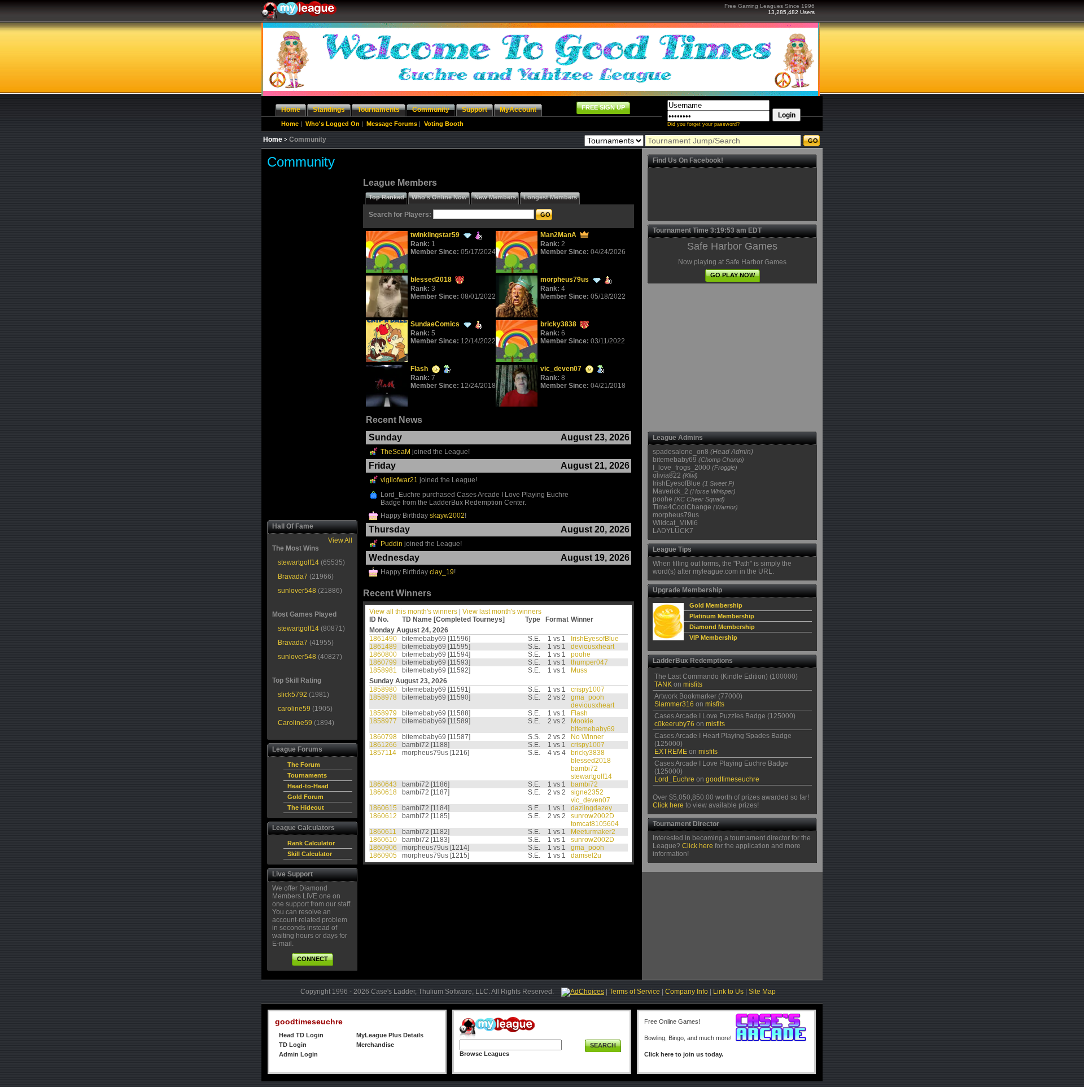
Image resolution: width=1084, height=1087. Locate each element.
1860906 (383, 848)
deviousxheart (592, 647)
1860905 (383, 855)
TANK (663, 684)
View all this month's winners (413, 611)
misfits (692, 684)
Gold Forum (305, 796)
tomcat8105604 (595, 824)
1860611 (382, 832)
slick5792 (292, 695)
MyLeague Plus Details (389, 1035)
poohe (581, 654)
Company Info (686, 992)
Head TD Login (301, 1035)
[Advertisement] (312, 347)
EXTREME (670, 752)
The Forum (303, 764)
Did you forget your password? (703, 124)
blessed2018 (431, 279)
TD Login (293, 1044)
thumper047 (589, 662)
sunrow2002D (592, 816)
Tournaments (307, 775)
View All (340, 540)
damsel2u (586, 855)
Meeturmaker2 (593, 832)
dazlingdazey (591, 808)
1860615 (383, 808)
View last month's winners (501, 611)
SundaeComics (435, 324)
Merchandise (375, 1044)
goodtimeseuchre (732, 779)
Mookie (582, 721)
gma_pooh (587, 697)
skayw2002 (447, 516)
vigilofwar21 (399, 480)
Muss (579, 670)
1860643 (383, 784)
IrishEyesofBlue (595, 639)
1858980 (383, 689)
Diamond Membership (722, 626)
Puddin (392, 544)
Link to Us (728, 992)
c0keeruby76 (674, 724)
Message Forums (391, 123)
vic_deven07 (561, 369)
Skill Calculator (309, 853)
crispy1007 (588, 689)
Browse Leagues (484, 1053)
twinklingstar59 (435, 235)
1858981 (383, 670)
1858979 (383, 713)
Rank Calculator (311, 843)
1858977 (383, 721)
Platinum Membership (721, 616)
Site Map (762, 992)
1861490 (383, 639)
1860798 (383, 737)
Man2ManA (558, 235)
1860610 (383, 840)
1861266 (383, 745)
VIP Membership (713, 637)
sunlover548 (297, 591)
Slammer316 (674, 704)
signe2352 (587, 792)
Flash (419, 369)
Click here (668, 805)
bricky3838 (558, 324)
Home (290, 123)
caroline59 (294, 709)
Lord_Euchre (674, 779)
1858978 (383, 697)
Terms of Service (634, 992)
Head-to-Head (308, 786)
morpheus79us (564, 279)
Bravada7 (293, 576)
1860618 (383, 792)
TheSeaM (395, 452)
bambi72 (584, 768)
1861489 (383, 647)
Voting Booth (444, 123)
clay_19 (442, 572)
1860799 (383, 662)
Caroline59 (295, 723)
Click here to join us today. (683, 1054)
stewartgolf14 (298, 562)
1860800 (383, 654)
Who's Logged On (332, 123)
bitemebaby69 (593, 729)
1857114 (382, 753)
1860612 (383, 816)
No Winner (587, 737)
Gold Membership (715, 605)
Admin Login (298, 1054)
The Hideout (305, 807)
